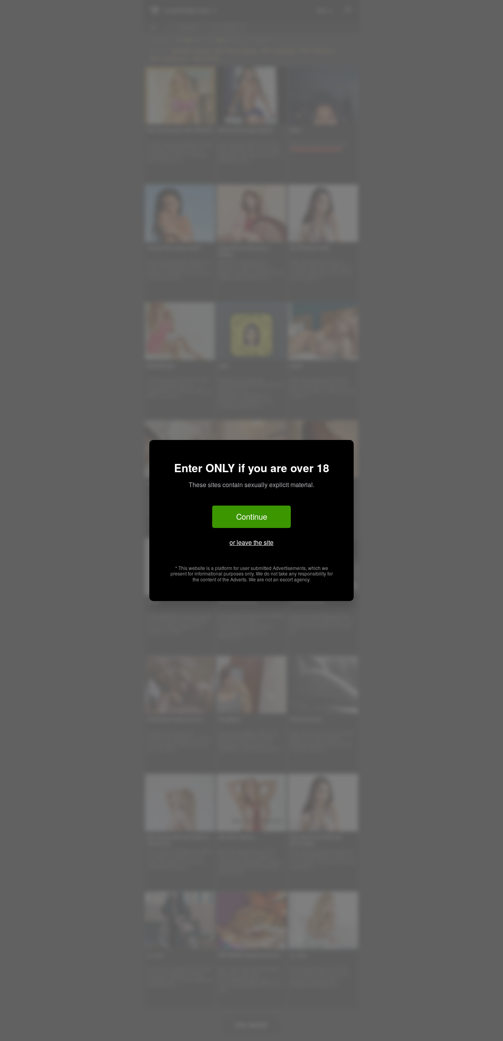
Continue (251, 516)
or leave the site (251, 542)
